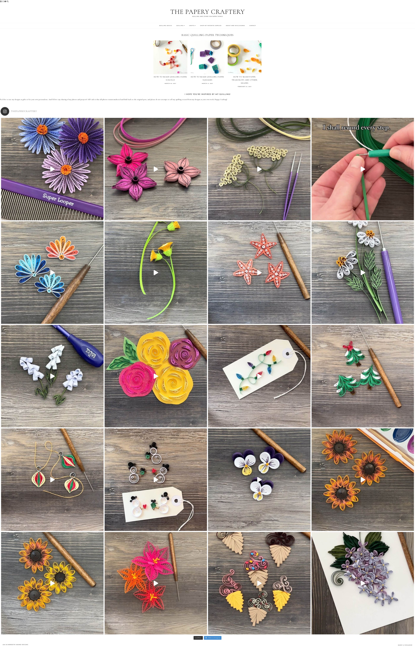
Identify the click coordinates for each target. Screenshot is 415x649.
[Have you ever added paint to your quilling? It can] (363, 479)
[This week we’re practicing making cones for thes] (52, 376)
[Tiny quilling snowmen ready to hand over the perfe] (156, 479)
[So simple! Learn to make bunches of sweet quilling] (363, 583)
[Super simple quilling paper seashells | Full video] (52, 272)
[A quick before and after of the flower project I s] (156, 169)
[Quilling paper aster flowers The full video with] (52, 169)
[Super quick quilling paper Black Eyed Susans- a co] (52, 583)
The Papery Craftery (207, 12)
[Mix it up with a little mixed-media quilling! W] (156, 376)
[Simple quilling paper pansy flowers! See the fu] (259, 479)
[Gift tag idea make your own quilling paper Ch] (259, 376)
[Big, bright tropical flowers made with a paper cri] (156, 583)
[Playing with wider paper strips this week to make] (363, 272)
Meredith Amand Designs (18, 644)
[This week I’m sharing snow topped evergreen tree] (363, 376)
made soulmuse (405, 645)
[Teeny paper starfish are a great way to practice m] (259, 272)
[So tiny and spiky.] (363, 169)
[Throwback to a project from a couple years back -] (156, 272)
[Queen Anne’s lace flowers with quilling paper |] (259, 169)
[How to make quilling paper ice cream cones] (259, 583)
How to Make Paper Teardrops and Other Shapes (245, 80)
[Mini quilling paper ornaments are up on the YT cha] (52, 479)
